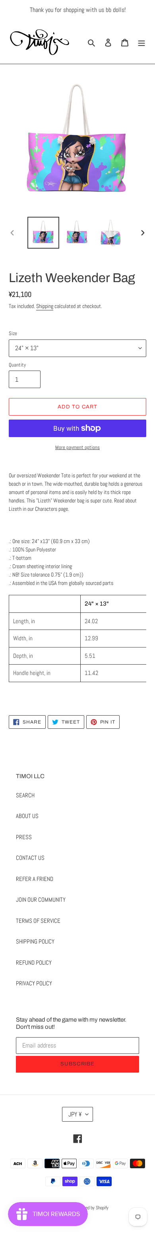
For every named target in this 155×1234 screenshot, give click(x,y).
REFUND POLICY (34, 962)
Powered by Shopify (91, 1208)
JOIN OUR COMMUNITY (41, 899)
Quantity (17, 364)
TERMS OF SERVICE (38, 920)
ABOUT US (27, 816)
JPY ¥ (74, 1114)
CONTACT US (30, 857)
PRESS (24, 837)
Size (13, 333)
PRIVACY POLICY (34, 983)
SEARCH (25, 795)
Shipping (44, 306)
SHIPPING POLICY (35, 941)
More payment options (77, 447)
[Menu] (141, 42)
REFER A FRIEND (34, 879)
